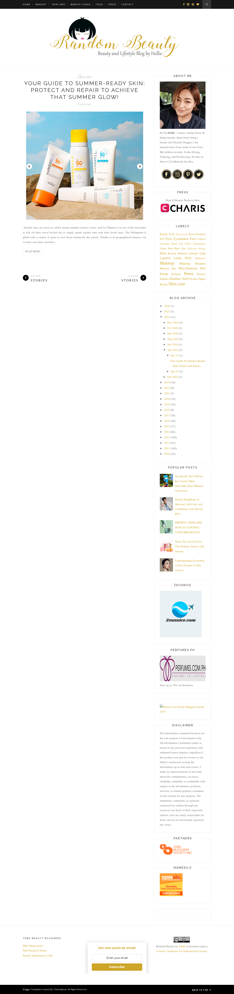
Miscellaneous (187, 268)
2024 (167, 317)
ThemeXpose (60, 989)
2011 (167, 448)
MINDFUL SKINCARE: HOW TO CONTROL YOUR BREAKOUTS (188, 527)
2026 (167, 306)
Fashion (201, 239)
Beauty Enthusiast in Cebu (38, 955)
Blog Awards (182, 234)
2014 (167, 431)
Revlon (193, 278)
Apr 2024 (172, 349)
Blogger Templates (32, 989)
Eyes (169, 239)
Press (112, 4)
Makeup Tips (168, 268)
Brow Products (196, 234)
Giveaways (199, 243)
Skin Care (58, 4)
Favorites (164, 243)
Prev (29, 166)
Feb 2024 (172, 376)
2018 (167, 409)
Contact (127, 4)
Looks (177, 258)
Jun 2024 (172, 344)
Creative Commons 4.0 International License (181, 951)
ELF (162, 238)
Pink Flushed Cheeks (35, 950)
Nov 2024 (173, 322)
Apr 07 (175, 371)
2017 (167, 415)
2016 (167, 420)
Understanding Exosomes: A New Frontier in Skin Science (190, 565)
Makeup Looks (80, 4)
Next (140, 166)
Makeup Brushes (192, 263)
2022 (167, 387)
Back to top (200, 990)
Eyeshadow (181, 239)
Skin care (85, 77)
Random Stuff (179, 279)
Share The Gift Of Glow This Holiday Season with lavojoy (189, 546)
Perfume (176, 274)
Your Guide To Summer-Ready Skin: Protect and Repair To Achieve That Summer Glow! (84, 90)
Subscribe (117, 967)
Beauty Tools (167, 234)
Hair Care (180, 248)
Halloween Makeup (196, 248)
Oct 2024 (172, 328)
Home (26, 4)
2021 (167, 393)
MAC (188, 258)
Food (99, 4)
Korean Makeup (177, 253)
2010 (167, 453)
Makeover (200, 258)
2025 (167, 311)
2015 (167, 426)
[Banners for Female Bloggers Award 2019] (182, 711)
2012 (167, 442)
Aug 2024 (173, 339)
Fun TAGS (185, 243)
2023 (167, 382)
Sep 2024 (172, 333)
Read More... (33, 251)
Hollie (182, 946)
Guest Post (166, 248)
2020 (167, 398)
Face (193, 239)
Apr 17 (175, 355)
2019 (167, 404)
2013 (167, 437)
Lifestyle (193, 253)
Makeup (41, 4)
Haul (163, 253)
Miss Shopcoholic (33, 945)
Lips (202, 253)
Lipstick (165, 258)
